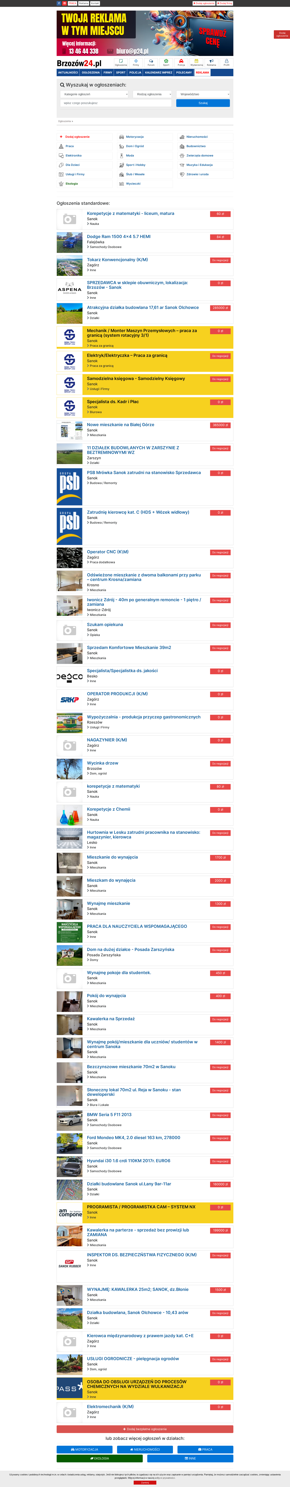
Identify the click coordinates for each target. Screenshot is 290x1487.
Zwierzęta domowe (199, 155)
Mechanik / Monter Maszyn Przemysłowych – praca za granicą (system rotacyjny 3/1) (142, 333)
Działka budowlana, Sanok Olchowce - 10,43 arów (137, 1312)
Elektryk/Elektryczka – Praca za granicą (127, 355)
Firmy (136, 65)
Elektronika (73, 155)
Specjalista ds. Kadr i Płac (113, 401)
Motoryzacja (134, 137)
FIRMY (108, 72)
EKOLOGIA (101, 1458)
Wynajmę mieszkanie (108, 903)
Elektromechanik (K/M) (110, 1406)
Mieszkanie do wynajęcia (112, 857)
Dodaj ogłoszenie (204, 3)
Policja (181, 65)
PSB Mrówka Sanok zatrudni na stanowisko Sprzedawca (144, 472)
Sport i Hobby (135, 165)
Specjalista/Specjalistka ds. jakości (122, 670)
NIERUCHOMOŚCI (146, 1449)
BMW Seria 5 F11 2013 (109, 1114)
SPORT (121, 72)
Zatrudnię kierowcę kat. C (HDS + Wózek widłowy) (138, 512)
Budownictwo (196, 146)
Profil (226, 65)
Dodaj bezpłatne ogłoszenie (146, 1429)
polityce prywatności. (165, 1478)
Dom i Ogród (134, 146)
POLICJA (135, 72)
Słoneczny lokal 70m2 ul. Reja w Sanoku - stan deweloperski (134, 1092)
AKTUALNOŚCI (68, 72)
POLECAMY (184, 72)
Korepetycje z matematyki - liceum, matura (130, 213)
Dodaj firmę (225, 3)
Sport (166, 65)
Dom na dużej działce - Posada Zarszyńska (130, 949)
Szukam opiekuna (105, 624)
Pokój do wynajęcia (106, 995)
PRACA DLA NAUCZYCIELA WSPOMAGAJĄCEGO (137, 926)
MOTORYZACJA (86, 1449)
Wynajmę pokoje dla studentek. (119, 972)
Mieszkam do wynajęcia (111, 880)
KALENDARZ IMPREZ (158, 72)
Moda (129, 155)
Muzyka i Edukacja (199, 165)
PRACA (72, 3)
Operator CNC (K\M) (108, 551)
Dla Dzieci (72, 165)
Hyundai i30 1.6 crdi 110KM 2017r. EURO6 (128, 1160)
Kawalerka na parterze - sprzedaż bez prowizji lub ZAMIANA (138, 1232)
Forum (151, 65)
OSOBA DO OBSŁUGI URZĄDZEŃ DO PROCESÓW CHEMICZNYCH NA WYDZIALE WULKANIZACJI (137, 1384)
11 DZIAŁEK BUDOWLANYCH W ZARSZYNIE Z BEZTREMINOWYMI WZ (133, 450)
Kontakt (95, 3)
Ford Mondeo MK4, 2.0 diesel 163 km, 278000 (133, 1137)
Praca (69, 146)
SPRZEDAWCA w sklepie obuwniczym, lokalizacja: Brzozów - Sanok (137, 285)
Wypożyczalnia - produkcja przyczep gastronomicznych (144, 716)
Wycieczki (132, 184)
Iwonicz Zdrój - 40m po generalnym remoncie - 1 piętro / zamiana (144, 602)
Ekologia (71, 184)
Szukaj (203, 103)
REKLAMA (202, 72)
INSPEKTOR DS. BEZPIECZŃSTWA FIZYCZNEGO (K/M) (142, 1254)
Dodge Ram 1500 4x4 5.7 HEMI (119, 236)
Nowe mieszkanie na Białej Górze (120, 424)
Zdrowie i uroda (197, 174)
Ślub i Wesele (135, 174)
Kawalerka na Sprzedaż (111, 1018)
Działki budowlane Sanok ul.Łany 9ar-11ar (129, 1183)
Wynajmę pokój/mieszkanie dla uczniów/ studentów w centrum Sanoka (142, 1044)
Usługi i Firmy (75, 174)
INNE (192, 1458)
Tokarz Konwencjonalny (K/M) (117, 259)
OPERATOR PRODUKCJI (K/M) (117, 693)
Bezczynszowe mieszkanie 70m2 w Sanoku (131, 1066)
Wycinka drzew (102, 763)
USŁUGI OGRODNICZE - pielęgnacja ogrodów (133, 1358)
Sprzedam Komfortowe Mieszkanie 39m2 (129, 647)
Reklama (83, 3)
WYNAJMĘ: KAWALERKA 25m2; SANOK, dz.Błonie (138, 1289)
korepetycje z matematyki (113, 786)
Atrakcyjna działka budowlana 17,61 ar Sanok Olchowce (143, 307)
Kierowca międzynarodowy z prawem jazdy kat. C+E (140, 1335)
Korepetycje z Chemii (108, 809)
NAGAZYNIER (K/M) (107, 739)
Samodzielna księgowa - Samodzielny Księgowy (136, 378)
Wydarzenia (196, 65)
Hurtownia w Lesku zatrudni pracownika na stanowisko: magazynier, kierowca (143, 835)
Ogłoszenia (121, 65)
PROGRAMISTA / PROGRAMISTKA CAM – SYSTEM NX (141, 1206)
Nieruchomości (197, 137)
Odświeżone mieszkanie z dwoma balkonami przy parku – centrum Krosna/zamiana (144, 577)
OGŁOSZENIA (91, 72)
